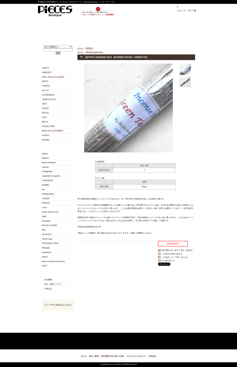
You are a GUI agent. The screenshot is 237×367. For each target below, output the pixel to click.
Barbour (45, 158)
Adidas (45, 154)
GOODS (45, 135)
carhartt (45, 167)
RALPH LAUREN (49, 225)
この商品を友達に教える (172, 254)
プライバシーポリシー (136, 356)
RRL (44, 230)
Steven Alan (47, 239)
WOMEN (45, 140)
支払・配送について (87, 30)
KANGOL (46, 203)
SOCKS (45, 113)
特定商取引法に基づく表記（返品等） (177, 250)
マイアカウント (187, 6)
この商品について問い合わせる (174, 257)
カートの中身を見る (58, 314)
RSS (52, 329)
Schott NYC (47, 234)
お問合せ (149, 30)
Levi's (44, 207)
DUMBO (45, 185)
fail (43, 189)
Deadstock (46, 252)
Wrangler (46, 248)
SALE (44, 266)
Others (45, 257)
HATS (44, 117)
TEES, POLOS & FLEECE (53, 77)
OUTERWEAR (48, 95)
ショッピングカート (180, 30)
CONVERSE (47, 180)
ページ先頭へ (190, 345)
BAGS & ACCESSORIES (52, 131)
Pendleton (46, 221)
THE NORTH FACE (50, 243)
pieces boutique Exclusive (53, 261)
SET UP (45, 90)
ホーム (56, 30)
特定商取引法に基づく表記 (112, 356)
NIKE (44, 216)
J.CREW (45, 198)
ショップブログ (118, 30)
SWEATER (46, 72)
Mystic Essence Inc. (50, 212)
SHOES (45, 108)
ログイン (170, 6)
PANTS (45, 81)
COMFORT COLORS (51, 176)
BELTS (45, 122)
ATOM (63, 329)
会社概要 (48, 280)
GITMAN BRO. (48, 194)
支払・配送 (94, 356)
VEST (44, 104)
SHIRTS (45, 68)
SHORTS (46, 86)
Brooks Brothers (49, 162)
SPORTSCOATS (49, 99)
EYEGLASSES (48, 126)
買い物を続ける (168, 260)
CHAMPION (47, 172)
